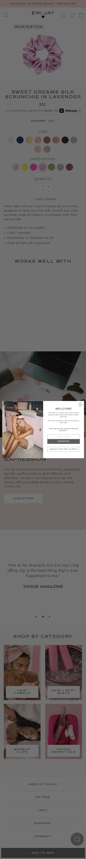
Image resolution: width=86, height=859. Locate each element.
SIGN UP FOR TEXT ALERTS (63, 449)
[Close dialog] (80, 404)
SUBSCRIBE (63, 441)
